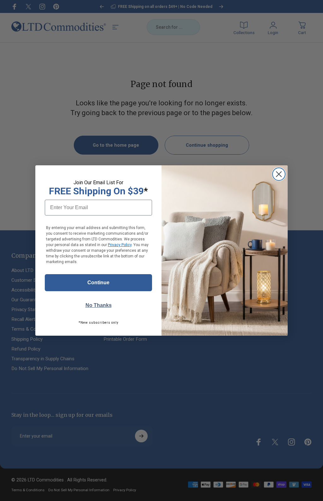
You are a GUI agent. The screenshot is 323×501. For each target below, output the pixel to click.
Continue (98, 282)
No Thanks (98, 305)
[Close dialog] (279, 174)
